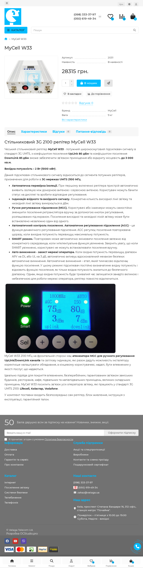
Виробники (80, 454)
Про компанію (14, 464)
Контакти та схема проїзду (91, 459)
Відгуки (61, 131)
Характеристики (34, 131)
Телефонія (11, 502)
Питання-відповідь (93, 131)
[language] (129, 4)
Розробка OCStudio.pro (22, 533)
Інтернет (10, 482)
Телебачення (12, 497)
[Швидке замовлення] (108, 83)
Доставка (10, 449)
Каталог (10, 476)
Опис (11, 131)
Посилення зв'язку (16, 487)
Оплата (9, 454)
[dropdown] (6, 3)
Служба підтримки (88, 443)
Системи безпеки (16, 492)
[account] (136, 4)
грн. (121, 4)
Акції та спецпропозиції (89, 449)
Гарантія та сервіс (16, 459)
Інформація (13, 443)
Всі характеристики (74, 119)
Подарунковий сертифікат (91, 464)
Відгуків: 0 (86, 103)
